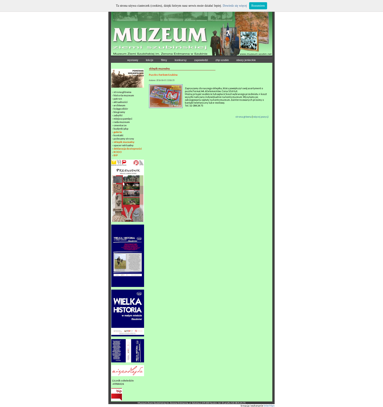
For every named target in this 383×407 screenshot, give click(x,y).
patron (117, 98)
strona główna (122, 92)
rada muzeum (121, 122)
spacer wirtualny (123, 145)
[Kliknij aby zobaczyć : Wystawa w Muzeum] (127, 286)
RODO (117, 152)
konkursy (181, 60)
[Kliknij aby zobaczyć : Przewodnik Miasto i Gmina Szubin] (127, 221)
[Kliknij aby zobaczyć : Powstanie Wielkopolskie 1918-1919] (127, 86)
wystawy (132, 60)
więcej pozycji (261, 116)
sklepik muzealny (123, 142)
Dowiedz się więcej (235, 5)
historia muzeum (123, 95)
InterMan (269, 405)
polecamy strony (123, 138)
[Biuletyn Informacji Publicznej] (116, 399)
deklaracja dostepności (127, 148)
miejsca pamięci (122, 118)
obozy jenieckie (246, 60)
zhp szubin (222, 60)
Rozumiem (258, 5)
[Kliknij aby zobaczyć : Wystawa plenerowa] (127, 335)
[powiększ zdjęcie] (166, 107)
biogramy (119, 112)
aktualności (120, 102)
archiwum (119, 105)
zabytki (117, 115)
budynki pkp (120, 128)
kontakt (118, 135)
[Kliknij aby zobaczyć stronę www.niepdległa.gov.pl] (127, 375)
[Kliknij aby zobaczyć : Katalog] (127, 361)
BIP (115, 155)
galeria (117, 132)
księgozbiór (120, 108)
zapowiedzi (201, 60)
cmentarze (120, 125)
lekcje (149, 60)
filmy (164, 60)
